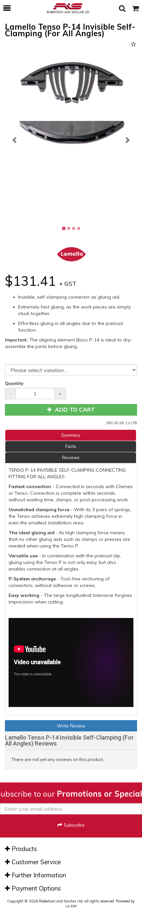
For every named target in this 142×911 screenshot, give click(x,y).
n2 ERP (71, 906)
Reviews (71, 457)
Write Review (71, 726)
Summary (70, 435)
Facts (70, 446)
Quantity (14, 383)
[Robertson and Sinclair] (65, 8)
